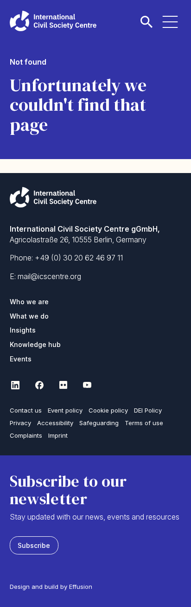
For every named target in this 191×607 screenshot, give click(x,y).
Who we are (29, 302)
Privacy (20, 423)
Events (21, 359)
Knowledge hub (35, 344)
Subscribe (34, 545)
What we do (29, 316)
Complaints (26, 435)
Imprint (58, 435)
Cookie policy (108, 410)
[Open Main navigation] (170, 16)
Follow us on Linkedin (15, 385)
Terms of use (144, 423)
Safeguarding (99, 423)
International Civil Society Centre (53, 21)
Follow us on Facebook (39, 385)
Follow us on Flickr (63, 385)
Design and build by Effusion (51, 586)
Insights (23, 330)
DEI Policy (148, 410)
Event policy (65, 410)
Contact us (26, 410)
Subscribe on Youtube (87, 385)
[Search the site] (146, 16)
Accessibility (55, 423)
